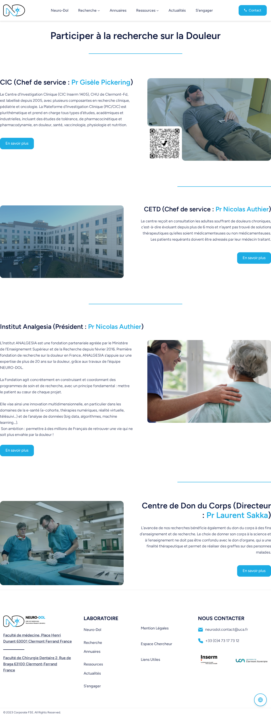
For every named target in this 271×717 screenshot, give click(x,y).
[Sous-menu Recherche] (99, 10)
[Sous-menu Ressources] (157, 10)
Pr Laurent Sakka (237, 515)
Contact (255, 10)
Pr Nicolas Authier (242, 209)
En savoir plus (17, 143)
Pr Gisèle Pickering (100, 82)
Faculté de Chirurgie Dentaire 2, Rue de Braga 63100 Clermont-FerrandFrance (37, 664)
